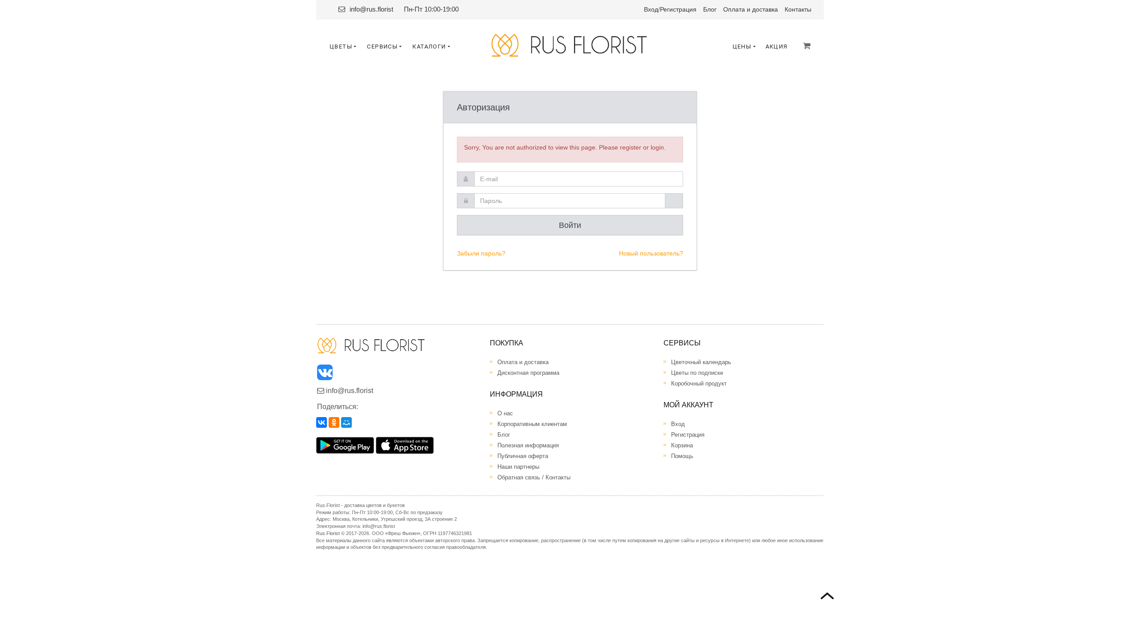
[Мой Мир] (346, 422)
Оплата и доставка (750, 9)
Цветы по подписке (697, 372)
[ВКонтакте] (321, 422)
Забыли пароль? (481, 253)
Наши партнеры (518, 466)
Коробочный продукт (699, 383)
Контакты (798, 9)
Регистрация (678, 9)
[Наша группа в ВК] (325, 374)
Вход (651, 9)
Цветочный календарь (701, 362)
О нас (505, 413)
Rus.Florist (328, 533)
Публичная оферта (522, 456)
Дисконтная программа (528, 372)
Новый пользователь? (651, 253)
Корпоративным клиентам (532, 424)
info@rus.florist (371, 9)
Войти (570, 225)
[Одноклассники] (334, 422)
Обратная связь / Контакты (533, 477)
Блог (710, 9)
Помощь (682, 456)
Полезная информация (528, 445)
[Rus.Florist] (570, 45)
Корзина (682, 445)
